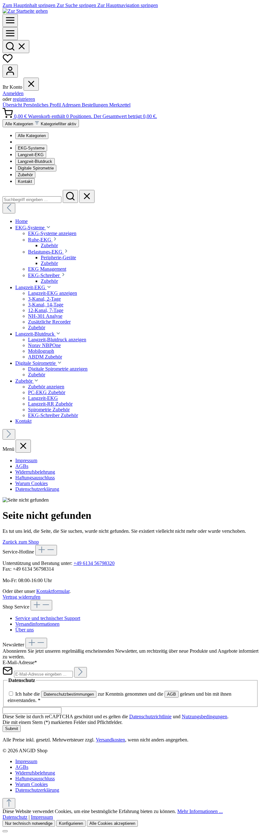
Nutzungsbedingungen (204, 716)
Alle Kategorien (32, 135)
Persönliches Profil (42, 105)
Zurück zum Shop (21, 542)
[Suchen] (16, 46)
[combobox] (32, 199)
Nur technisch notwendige (29, 823)
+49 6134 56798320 (94, 563)
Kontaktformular (52, 591)
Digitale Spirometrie (36, 168)
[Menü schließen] (31, 84)
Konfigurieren (71, 823)
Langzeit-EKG (31, 154)
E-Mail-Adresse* (20, 662)
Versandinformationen (37, 624)
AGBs (21, 466)
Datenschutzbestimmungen (69, 694)
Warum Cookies (31, 483)
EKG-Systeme (31, 148)
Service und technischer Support (47, 618)
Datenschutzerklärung (37, 489)
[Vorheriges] (9, 208)
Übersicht (13, 105)
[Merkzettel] (8, 61)
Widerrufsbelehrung (35, 472)
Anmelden (13, 93)
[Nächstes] (9, 434)
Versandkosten (110, 739)
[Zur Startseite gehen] (25, 11)
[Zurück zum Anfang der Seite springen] (9, 803)
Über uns (24, 629)
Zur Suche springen (77, 5)
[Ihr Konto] (10, 71)
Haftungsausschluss (35, 477)
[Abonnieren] (80, 672)
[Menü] (10, 20)
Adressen (72, 105)
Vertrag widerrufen (21, 597)
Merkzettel (119, 105)
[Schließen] (5, 831)
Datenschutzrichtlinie (150, 716)
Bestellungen (95, 105)
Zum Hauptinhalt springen (30, 5)
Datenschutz (15, 817)
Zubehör (25, 174)
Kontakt (25, 181)
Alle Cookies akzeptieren (112, 823)
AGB (171, 694)
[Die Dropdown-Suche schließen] (87, 196)
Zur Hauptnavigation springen (127, 5)
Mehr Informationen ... (200, 811)
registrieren (24, 99)
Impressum (26, 460)
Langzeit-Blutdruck (35, 161)
